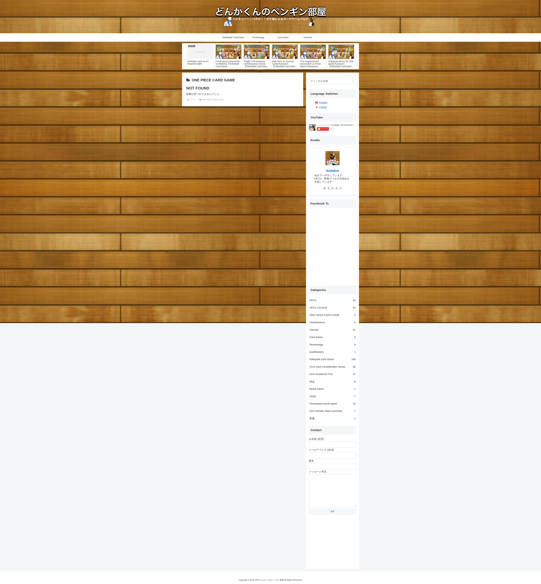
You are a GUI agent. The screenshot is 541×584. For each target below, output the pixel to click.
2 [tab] (270, 71)
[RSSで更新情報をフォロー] (340, 188)
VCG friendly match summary (332, 411)
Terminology (332, 344)
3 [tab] (274, 71)
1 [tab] (266, 71)
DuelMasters (332, 352)
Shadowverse (332, 322)
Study (332, 396)
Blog (332, 381)
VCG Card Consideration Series (332, 366)
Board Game (332, 389)
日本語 (323, 107)
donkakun (332, 170)
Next (356, 56)
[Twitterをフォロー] (328, 188)
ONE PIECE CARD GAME (332, 315)
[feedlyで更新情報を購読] (336, 188)
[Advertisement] (332, 542)
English (323, 102)
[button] (353, 81)
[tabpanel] (200, 55)
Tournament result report (332, 403)
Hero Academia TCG (332, 374)
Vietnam (332, 329)
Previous (184, 56)
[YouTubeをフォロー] (332, 188)
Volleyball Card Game (332, 359)
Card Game (332, 337)
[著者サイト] (324, 188)
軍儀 (332, 418)
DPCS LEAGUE (332, 307)
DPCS (332, 300)
